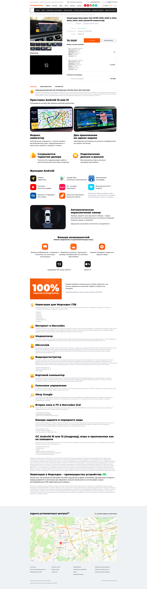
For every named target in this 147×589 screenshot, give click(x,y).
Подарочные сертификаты (79, 569)
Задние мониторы (110, 10)
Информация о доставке (36, 572)
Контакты (79, 5)
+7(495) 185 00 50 (95, 2)
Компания (54, 5)
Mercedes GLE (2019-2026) (53, 14)
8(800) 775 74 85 (112, 2)
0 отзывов (78, 23)
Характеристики (46, 86)
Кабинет (106, 5)
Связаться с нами (56, 567)
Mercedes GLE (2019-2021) (84, 31)
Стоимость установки (93, 78)
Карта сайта (54, 572)
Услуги (43, 10)
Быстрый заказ (108, 40)
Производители (77, 567)
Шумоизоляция (68, 10)
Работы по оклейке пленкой (102, 569)
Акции (74, 572)
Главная (32, 14)
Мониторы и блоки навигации (102, 572)
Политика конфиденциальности (38, 569)
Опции (38, 10)
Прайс (60, 5)
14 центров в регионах (75, 2)
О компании (33, 567)
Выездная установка (78, 574)
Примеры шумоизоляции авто (102, 567)
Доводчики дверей (98, 10)
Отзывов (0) (59, 86)
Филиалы (72, 5)
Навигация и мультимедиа (54, 10)
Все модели (39, 370)
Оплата (66, 5)
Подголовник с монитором (44, 414)
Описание (33, 86)
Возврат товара (55, 569)
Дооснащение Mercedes (40, 14)
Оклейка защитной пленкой (82, 10)
